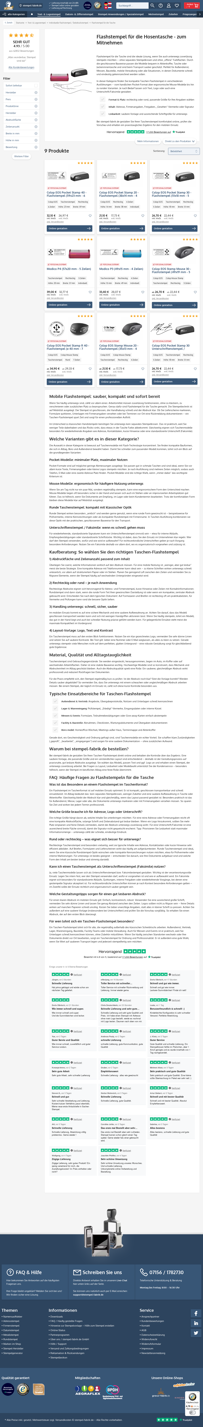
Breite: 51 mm (184, 207)
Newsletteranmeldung (153, 1353)
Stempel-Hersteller (13, 1348)
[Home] (32, 14)
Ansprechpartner (150, 1316)
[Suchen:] (132, 5)
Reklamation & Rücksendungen (67, 1353)
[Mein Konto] (169, 5)
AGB (143, 1330)
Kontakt (145, 1325)
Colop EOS (52, 202)
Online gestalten (58, 228)
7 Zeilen (76, 360)
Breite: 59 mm (79, 207)
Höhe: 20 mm (54, 283)
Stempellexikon (58, 1357)
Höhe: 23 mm (64, 207)
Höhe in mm (12, 140)
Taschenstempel (68, 202)
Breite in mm (12, 133)
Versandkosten (63, 1419)
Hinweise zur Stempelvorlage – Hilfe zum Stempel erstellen (82, 1325)
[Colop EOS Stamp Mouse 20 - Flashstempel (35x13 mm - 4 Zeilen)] (120, 328)
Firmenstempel (11, 1325)
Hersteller (11, 92)
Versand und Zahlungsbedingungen (69, 1348)
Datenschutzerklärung (153, 1334)
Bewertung (11, 147)
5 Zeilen (156, 207)
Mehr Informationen (148, 141)
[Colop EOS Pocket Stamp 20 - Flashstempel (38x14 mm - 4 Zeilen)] (120, 175)
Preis (8, 99)
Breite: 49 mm (121, 283)
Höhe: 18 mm (169, 207)
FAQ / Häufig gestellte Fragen (66, 1321)
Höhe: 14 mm (106, 207)
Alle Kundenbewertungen (21, 67)
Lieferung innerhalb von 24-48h (65, 3)
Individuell (134, 207)
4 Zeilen (129, 202)
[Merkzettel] (177, 5)
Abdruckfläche (13, 119)
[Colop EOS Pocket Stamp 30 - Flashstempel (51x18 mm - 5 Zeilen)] (173, 175)
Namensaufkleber (12, 1316)
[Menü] (198, 1393)
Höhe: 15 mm (106, 283)
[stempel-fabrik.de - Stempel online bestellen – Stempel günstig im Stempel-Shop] (9, 5)
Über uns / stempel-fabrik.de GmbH (69, 1339)
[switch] (192, 1412)
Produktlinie (12, 106)
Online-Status (57, 1330)
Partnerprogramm (59, 1334)
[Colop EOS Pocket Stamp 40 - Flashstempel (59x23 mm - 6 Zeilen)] (68, 175)
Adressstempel (11, 1321)
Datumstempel (11, 1330)
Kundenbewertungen (152, 1321)
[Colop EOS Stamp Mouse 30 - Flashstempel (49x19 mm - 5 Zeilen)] (173, 252)
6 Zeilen (51, 207)
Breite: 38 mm (121, 207)
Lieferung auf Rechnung (61, 8)
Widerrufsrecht (149, 1339)
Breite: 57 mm (69, 283)
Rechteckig (83, 202)
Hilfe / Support (58, 1343)
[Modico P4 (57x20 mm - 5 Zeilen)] (68, 252)
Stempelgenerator (13, 1353)
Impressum (147, 1348)
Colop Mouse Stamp (174, 278)
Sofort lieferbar (14, 85)
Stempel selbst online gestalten (65, 5)
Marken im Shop (12, 1343)
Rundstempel (10, 1339)
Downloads (56, 1316)
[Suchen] (153, 5)
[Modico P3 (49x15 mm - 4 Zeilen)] (120, 252)
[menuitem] (64, 3)
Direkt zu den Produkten (178, 141)
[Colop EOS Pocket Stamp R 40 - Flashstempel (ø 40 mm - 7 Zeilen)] (68, 328)
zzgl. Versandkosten (55, 222)
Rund (67, 360)
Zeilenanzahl (12, 126)
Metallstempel (11, 1334)
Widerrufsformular (151, 1343)
